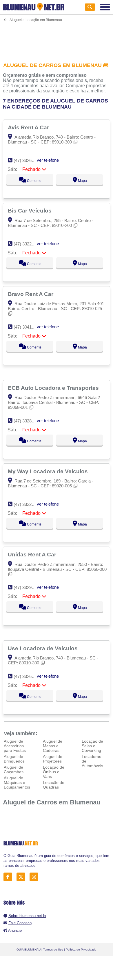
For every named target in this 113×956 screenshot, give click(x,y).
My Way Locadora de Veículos (48, 471)
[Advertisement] (56, 38)
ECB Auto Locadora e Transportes (54, 388)
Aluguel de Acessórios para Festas (15, 746)
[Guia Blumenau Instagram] (35, 877)
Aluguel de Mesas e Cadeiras (52, 746)
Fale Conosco (20, 923)
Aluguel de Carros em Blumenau (51, 802)
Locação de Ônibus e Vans (53, 772)
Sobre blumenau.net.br (27, 916)
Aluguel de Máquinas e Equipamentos (17, 782)
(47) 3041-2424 (28, 327)
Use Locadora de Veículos (43, 648)
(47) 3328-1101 (28, 420)
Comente (33, 181)
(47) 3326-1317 (28, 676)
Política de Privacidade (81, 949)
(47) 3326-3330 (28, 160)
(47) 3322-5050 (28, 504)
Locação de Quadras (53, 784)
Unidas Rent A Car (33, 554)
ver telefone (48, 160)
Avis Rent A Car (29, 127)
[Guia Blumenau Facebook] (9, 877)
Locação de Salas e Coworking (92, 746)
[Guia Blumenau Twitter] (22, 877)
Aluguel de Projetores (52, 758)
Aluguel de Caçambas (13, 769)
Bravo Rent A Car (31, 294)
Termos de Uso (53, 949)
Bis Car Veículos (30, 210)
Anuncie (15, 930)
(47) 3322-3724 (28, 243)
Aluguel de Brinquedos (14, 758)
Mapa (82, 181)
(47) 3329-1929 (28, 587)
